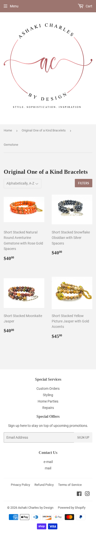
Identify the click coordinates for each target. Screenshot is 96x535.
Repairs (48, 408)
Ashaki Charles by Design (35, 507)
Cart (88, 6)
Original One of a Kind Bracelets (44, 130)
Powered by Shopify (71, 507)
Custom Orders (48, 388)
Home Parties (48, 401)
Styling (48, 395)
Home (8, 130)
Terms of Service (70, 485)
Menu (14, 6)
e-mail (48, 462)
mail (48, 468)
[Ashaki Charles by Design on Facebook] (79, 494)
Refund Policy (44, 485)
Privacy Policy (20, 485)
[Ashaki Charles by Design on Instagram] (87, 494)
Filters (83, 183)
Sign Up (83, 437)
